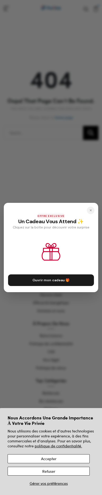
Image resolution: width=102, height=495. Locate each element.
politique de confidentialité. (58, 445)
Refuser (48, 471)
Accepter (48, 458)
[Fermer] (90, 210)
